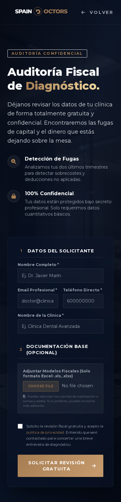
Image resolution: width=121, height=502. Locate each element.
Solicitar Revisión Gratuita (56, 466)
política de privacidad (45, 432)
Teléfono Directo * (82, 290)
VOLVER (102, 12)
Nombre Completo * (38, 264)
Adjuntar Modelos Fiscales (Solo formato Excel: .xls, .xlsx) (56, 373)
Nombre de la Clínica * (41, 315)
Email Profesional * (37, 290)
